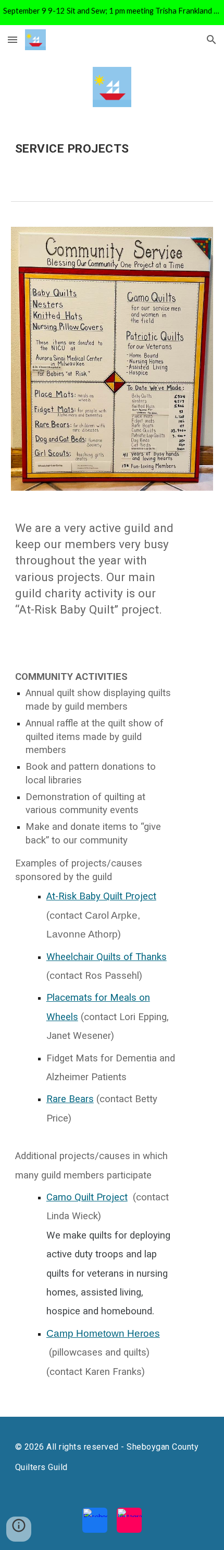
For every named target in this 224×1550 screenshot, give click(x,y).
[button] (12, 39)
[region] (112, 12)
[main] (112, 151)
